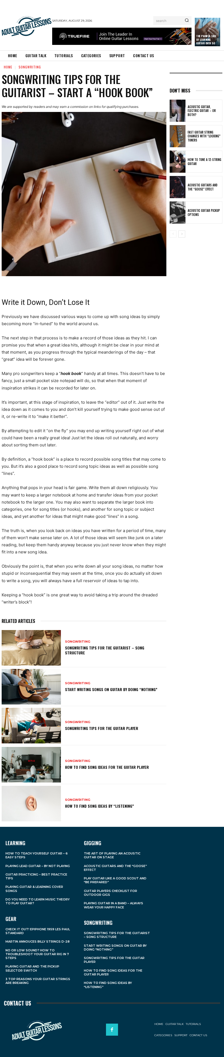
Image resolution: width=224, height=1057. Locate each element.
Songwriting (30, 67)
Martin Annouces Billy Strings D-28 (37, 941)
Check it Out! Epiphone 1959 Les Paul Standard (37, 931)
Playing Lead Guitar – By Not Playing (37, 866)
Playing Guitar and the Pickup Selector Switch (32, 968)
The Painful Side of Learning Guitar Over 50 (206, 39)
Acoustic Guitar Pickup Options (204, 212)
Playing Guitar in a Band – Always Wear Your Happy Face (113, 905)
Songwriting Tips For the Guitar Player (101, 728)
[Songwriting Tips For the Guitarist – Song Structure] (31, 648)
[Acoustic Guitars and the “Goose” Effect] (177, 187)
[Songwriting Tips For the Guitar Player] (31, 725)
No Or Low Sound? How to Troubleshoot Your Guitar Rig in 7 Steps (37, 954)
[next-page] (181, 234)
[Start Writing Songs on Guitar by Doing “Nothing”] (31, 686)
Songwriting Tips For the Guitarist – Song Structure (104, 650)
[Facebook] (112, 1030)
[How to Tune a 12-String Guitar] (177, 162)
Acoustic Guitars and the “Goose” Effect (202, 187)
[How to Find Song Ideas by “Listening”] (31, 803)
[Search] (186, 20)
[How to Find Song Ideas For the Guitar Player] (31, 764)
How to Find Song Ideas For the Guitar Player (107, 767)
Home (8, 67)
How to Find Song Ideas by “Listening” (99, 806)
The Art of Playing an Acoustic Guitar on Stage (112, 855)
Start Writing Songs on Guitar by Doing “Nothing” (111, 689)
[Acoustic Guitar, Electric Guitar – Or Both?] (177, 111)
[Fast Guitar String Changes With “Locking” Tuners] (177, 136)
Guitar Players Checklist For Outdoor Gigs (110, 893)
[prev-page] (173, 234)
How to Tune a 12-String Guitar (204, 161)
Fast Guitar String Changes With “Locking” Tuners (204, 136)
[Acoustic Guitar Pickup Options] (177, 212)
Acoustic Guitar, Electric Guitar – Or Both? (202, 111)
